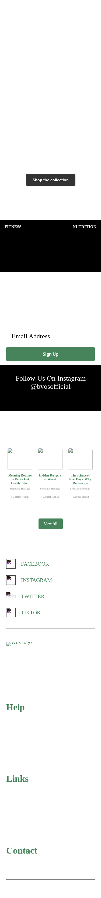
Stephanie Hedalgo (20, 488)
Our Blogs (50, 433)
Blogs (11, 834)
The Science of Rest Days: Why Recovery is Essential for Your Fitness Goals (80, 483)
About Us (14, 801)
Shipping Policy (19, 762)
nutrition (84, 227)
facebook (35, 564)
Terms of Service (20, 751)
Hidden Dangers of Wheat (50, 477)
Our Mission (51, 71)
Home (11, 791)
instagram (36, 580)
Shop (10, 812)
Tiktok (31, 612)
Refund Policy (18, 730)
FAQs (11, 719)
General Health (21, 496)
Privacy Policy (18, 740)
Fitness (13, 227)
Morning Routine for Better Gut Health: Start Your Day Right (20, 481)
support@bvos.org (32, 862)
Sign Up (50, 354)
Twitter (32, 596)
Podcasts (13, 823)
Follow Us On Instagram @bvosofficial (51, 382)
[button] (93, 6)
